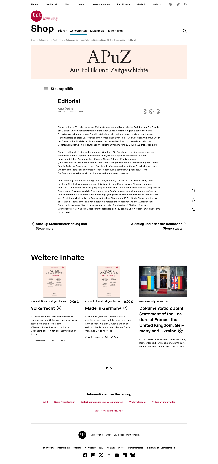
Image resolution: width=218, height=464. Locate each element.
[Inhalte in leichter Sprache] (170, 4)
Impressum (48, 448)
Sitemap (77, 448)
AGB (45, 402)
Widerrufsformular (165, 402)
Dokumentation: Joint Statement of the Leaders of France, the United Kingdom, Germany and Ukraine (161, 320)
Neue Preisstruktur (64, 402)
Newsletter (90, 448)
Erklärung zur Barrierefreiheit (161, 448)
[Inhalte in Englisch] (185, 4)
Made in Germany (103, 308)
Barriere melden (135, 448)
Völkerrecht (43, 308)
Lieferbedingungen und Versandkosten (102, 402)
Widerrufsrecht (137, 402)
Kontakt (110, 448)
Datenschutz (63, 448)
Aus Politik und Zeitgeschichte (65, 40)
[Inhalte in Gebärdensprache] (178, 4)
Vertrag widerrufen (109, 410)
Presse (121, 448)
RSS (101, 448)
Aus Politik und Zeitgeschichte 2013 (96, 40)
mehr (157, 4)
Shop (33, 40)
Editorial (132, 40)
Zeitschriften (44, 40)
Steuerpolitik (119, 40)
